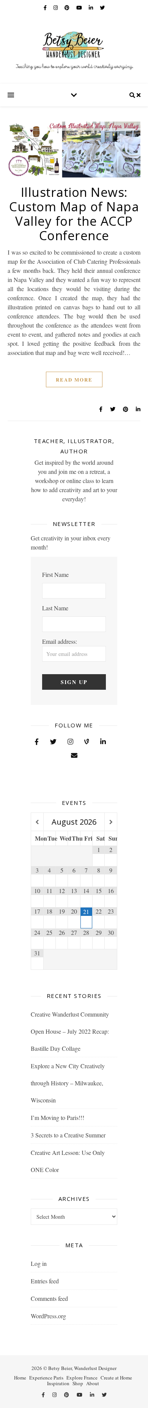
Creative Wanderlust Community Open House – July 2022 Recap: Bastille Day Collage (70, 1031)
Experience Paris (46, 1377)
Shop (77, 1383)
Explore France (82, 1377)
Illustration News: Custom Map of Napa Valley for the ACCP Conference (74, 214)
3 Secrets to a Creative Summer (68, 1135)
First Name (55, 574)
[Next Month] (111, 822)
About (92, 1383)
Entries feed (45, 1281)
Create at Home (116, 1377)
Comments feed (49, 1298)
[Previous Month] (37, 822)
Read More (74, 379)
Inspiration (58, 1383)
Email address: (59, 641)
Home (20, 1377)
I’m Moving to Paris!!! (57, 1117)
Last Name (55, 608)
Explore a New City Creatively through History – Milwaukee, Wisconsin (68, 1083)
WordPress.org (48, 1316)
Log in (39, 1263)
